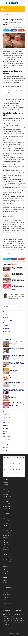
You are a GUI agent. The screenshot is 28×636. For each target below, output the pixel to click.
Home (4, 14)
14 (16, 466)
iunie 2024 (5, 544)
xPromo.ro (5, 425)
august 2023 (5, 569)
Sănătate (6, 328)
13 (13, 466)
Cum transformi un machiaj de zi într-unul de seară (18, 269)
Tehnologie (7, 331)
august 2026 (5, 482)
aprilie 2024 (5, 549)
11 (7, 466)
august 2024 (5, 540)
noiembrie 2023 (6, 561)
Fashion (6, 323)
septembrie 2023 (6, 566)
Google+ (21, 30)
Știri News (5, 431)
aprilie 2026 (5, 491)
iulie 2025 (5, 513)
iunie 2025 (5, 516)
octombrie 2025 (6, 506)
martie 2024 (5, 552)
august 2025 (5, 511)
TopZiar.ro (5, 450)
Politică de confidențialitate (14, 633)
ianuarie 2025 (6, 527)
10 (4, 466)
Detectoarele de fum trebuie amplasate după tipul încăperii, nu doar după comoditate (16, 363)
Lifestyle (6, 325)
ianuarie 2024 (6, 556)
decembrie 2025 (6, 501)
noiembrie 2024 (6, 532)
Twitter (7, 30)
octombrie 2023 (6, 564)
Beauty (9, 14)
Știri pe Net (5, 420)
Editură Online (6, 436)
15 (19, 466)
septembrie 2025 (6, 508)
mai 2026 (5, 489)
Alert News (5, 428)
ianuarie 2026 (6, 499)
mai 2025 (5, 518)
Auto (5, 314)
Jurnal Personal (7, 439)
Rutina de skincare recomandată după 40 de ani (18, 280)
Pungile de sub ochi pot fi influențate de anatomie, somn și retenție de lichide (18, 287)
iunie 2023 (5, 573)
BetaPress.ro (6, 442)
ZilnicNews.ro (6, 417)
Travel (4, 599)
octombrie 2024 (6, 535)
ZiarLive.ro (5, 412)
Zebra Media (6, 423)
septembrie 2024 (6, 537)
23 (23, 469)
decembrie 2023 (6, 559)
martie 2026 (5, 494)
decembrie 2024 (6, 530)
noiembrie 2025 (6, 503)
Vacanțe (6, 334)
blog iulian (16, 631)
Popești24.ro (6, 414)
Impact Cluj (5, 445)
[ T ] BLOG (10, 27)
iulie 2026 (5, 484)
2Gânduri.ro (5, 447)
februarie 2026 (6, 496)
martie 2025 (5, 523)
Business (5, 585)
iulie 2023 (5, 571)
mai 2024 (5, 547)
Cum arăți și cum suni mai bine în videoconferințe (13, 622)
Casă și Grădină (8, 320)
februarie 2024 (6, 554)
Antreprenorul (6, 433)
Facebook (14, 30)
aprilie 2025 (5, 520)
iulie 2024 (5, 542)
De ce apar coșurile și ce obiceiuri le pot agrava (18, 274)
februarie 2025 (6, 525)
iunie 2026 (5, 487)
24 (4, 472)
